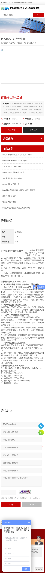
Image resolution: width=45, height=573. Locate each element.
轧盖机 (19, 43)
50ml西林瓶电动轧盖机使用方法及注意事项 (18, 190)
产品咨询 (11, 130)
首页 (5, 43)
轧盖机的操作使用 (9, 202)
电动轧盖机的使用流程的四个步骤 (15, 161)
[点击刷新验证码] (25, 492)
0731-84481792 (41, 426)
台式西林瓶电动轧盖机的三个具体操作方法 (18, 155)
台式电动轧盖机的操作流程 (12, 178)
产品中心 (12, 43)
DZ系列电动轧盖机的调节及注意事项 (16, 208)
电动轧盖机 (28, 43)
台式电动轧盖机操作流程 (11, 166)
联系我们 (33, 130)
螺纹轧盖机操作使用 (10, 196)
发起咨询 (39, 569)
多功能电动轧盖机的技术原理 (13, 172)
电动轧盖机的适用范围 (10, 184)
